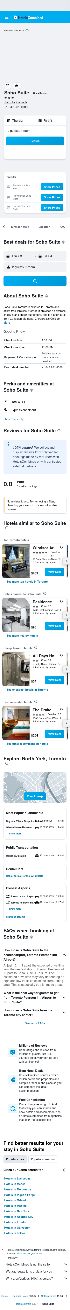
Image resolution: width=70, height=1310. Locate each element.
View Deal (54, 572)
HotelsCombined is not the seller (28, 1264)
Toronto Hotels (23, 1303)
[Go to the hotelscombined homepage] (28, 17)
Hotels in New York (16, 1211)
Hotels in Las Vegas (17, 1178)
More (7, 322)
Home (4, 1296)
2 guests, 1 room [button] (19, 130)
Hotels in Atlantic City (18, 1217)
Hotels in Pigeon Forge (19, 1195)
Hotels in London (15, 1222)
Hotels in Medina (15, 1206)
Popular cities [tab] (15, 1159)
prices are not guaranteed (29, 1253)
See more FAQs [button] (35, 1023)
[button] (6, 17)
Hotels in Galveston (17, 1227)
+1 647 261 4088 (16, 107)
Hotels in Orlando (16, 1200)
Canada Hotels (20, 1296)
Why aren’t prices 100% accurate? (29, 1278)
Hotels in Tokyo (14, 1233)
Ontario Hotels (48, 1296)
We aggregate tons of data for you (29, 1271)
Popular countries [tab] (43, 1159)
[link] (27, 581)
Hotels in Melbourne (17, 1189)
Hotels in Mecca (14, 1184)
